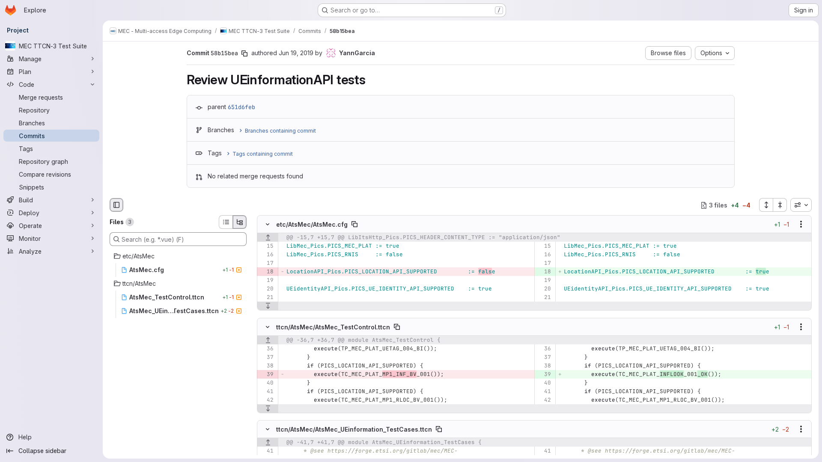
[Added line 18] (544, 272)
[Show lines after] (267, 306)
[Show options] (801, 224)
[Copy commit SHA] (244, 53)
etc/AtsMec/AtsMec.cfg (312, 224)
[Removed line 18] (266, 272)
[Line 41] (266, 391)
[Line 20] (266, 289)
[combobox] (801, 205)
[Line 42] (266, 400)
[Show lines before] (267, 238)
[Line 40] (266, 383)
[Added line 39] (544, 374)
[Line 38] (266, 365)
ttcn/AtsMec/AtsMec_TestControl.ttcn (333, 326)
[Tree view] (240, 222)
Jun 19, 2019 (296, 52)
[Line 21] (266, 297)
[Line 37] (266, 357)
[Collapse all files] (780, 205)
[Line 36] (266, 348)
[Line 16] (266, 255)
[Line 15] (266, 246)
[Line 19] (266, 280)
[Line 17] (266, 263)
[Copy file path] (354, 224)
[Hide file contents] (267, 224)
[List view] (225, 222)
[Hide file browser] (116, 205)
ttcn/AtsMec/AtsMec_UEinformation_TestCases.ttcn (354, 428)
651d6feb (241, 107)
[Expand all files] (766, 205)
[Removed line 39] (266, 374)
